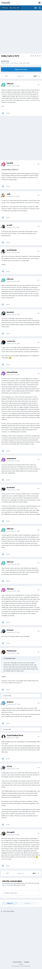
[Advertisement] (21, 32)
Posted (13, 86)
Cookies (26, 962)
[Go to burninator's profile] (3, 489)
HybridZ (5, 2)
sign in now (5, 885)
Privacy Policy (17, 962)
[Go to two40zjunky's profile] (3, 251)
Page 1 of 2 (20, 76)
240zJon (6, 61)
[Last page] (39, 76)
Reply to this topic (21, 69)
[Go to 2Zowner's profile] (3, 631)
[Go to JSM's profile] (3, 195)
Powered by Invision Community (21, 966)
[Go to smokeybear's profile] (3, 460)
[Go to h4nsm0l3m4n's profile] (3, 373)
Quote (8, 113)
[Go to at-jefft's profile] (3, 226)
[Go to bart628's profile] (3, 164)
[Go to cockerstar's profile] (3, 342)
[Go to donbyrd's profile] (3, 703)
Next (35, 76)
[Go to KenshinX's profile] (3, 313)
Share (10, 903)
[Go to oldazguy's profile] (3, 590)
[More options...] (38, 85)
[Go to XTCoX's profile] (3, 768)
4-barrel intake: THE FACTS (10, 169)
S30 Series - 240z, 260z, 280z (20, 63)
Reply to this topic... (11, 893)
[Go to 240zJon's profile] (3, 85)
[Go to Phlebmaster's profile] (3, 652)
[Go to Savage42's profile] (3, 833)
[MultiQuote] (3, 113)
